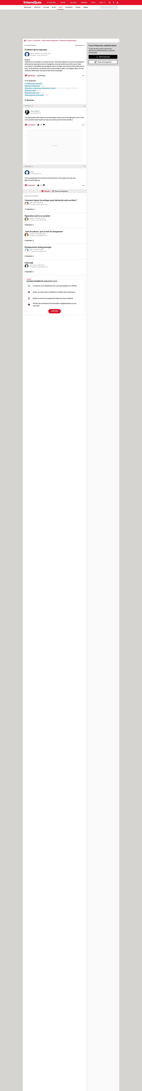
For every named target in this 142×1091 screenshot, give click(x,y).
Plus (101, 2)
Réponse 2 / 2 (29, 166)
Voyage (77, 7)
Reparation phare (30, 90)
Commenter (31, 125)
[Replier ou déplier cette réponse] (84, 105)
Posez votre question (61, 191)
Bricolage (27, 7)
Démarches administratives (68, 40)
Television (68, 7)
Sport (63, 2)
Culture (73, 2)
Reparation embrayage (32, 86)
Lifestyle (37, 7)
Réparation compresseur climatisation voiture (40, 88)
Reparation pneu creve (32, 93)
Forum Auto (36, 40)
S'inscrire (54, 311)
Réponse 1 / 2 (29, 106)
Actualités (51, 2)
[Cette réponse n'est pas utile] (44, 125)
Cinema (85, 7)
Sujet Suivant (79, 45)
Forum (29, 40)
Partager (43, 75)
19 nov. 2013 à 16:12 (35, 113)
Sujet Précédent (31, 45)
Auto (93, 2)
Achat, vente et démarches (50, 40)
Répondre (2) (31, 75)
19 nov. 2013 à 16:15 (42, 55)
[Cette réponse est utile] (38, 125)
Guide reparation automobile (34, 95)
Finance (84, 2)
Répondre (47, 191)
